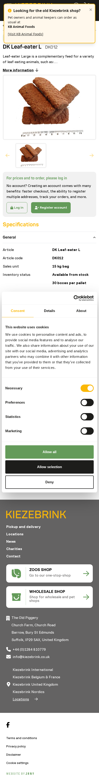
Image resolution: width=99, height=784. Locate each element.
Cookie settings (17, 763)
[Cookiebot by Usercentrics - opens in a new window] (73, 298)
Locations (14, 534)
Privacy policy (16, 746)
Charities (14, 548)
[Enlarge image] (47, 107)
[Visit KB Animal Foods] (25, 34)
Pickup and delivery (23, 526)
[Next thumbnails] (91, 155)
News (11, 541)
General (9, 237)
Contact (13, 556)
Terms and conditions (21, 738)
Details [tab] (49, 311)
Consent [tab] (18, 311)
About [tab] (81, 311)
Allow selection (49, 467)
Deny (49, 482)
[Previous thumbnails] (7, 155)
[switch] (87, 402)
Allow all (50, 452)
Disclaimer (13, 754)
